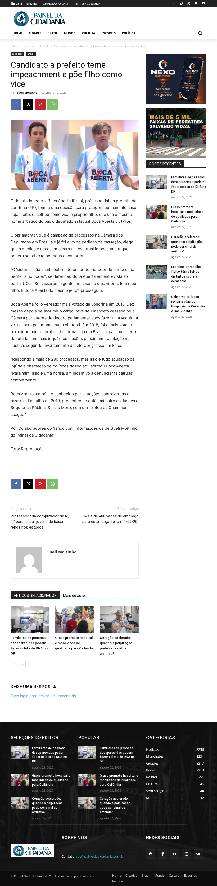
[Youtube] (203, 4)
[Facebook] (174, 4)
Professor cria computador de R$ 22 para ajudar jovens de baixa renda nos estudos (40, 522)
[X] (189, 4)
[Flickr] (174, 854)
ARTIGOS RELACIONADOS (35, 595)
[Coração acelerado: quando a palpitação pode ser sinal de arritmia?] (119, 619)
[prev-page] (14, 664)
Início (14, 46)
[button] (200, 33)
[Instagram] (181, 4)
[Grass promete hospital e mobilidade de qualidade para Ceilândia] (74, 619)
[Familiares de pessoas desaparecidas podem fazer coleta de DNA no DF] (30, 619)
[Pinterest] (40, 104)
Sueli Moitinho (27, 92)
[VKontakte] (198, 854)
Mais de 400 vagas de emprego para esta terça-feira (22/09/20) (110, 519)
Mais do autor (74, 595)
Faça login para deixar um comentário (43, 695)
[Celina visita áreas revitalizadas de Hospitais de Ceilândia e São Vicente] (156, 301)
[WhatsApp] (52, 104)
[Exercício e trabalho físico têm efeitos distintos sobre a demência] (156, 272)
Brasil (44, 46)
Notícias (29, 46)
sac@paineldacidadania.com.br (100, 856)
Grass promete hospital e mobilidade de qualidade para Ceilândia (74, 643)
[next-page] (22, 664)
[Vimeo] (196, 4)
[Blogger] (150, 854)
